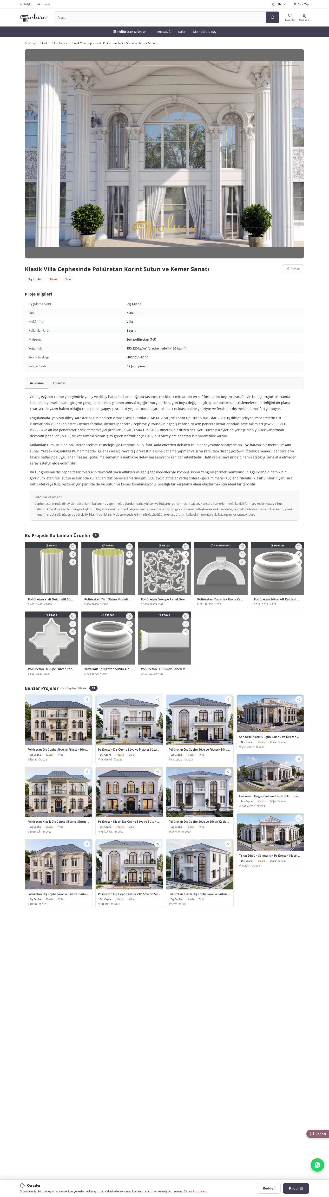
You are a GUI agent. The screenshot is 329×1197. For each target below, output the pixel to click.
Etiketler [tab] (59, 383)
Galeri (182, 31)
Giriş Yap (303, 4)
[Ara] (272, 17)
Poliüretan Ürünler (131, 31)
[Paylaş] (72, 562)
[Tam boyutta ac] (164, 154)
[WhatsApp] (317, 1165)
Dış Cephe (61, 43)
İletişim (27, 4)
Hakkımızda (43, 4)
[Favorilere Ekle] (72, 546)
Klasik (53, 279)
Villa (68, 279)
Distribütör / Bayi (205, 31)
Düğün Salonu (278, 742)
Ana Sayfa (164, 31)
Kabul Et (296, 1188)
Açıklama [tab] (37, 383)
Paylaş (295, 268)
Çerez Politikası (195, 1191)
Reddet (269, 1188)
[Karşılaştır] (72, 554)
